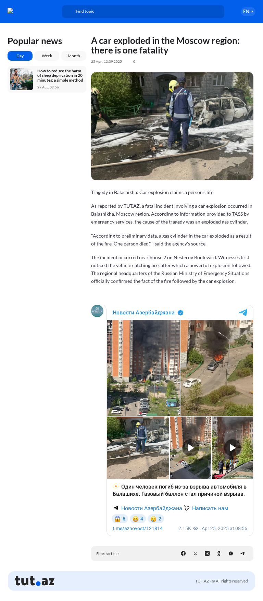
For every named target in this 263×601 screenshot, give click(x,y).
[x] (195, 554)
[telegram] (243, 554)
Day (20, 55)
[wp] (231, 554)
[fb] (183, 554)
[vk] (207, 554)
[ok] (219, 554)
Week (47, 55)
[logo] (27, 10)
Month (74, 55)
